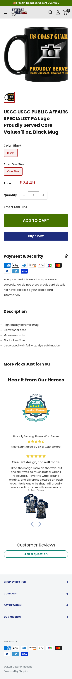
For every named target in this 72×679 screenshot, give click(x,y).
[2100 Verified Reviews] (36, 422)
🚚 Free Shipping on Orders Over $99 (36, 3)
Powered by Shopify (16, 671)
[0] (65, 12)
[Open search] (51, 12)
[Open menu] (5, 12)
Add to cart (36, 220)
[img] (36, 441)
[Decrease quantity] (24, 195)
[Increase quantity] (43, 195)
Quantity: (11, 195)
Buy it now (36, 236)
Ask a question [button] (36, 554)
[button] (33, 524)
